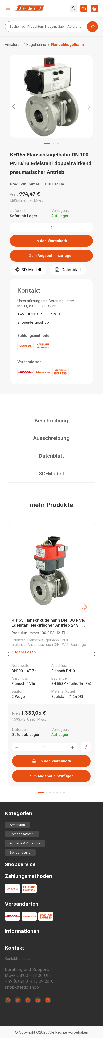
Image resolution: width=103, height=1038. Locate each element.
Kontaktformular (17, 958)
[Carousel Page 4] (53, 792)
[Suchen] (92, 26)
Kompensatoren (22, 834)
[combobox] (51, 26)
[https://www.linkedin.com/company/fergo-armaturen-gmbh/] (48, 1000)
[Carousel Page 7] (64, 792)
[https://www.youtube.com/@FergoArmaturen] (38, 1000)
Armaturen (17, 825)
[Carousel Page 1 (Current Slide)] (41, 792)
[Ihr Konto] (73, 8)
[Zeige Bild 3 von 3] (58, 143)
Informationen (22, 931)
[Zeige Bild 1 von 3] (47, 143)
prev (8, 655)
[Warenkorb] (94, 8)
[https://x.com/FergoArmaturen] (18, 1000)
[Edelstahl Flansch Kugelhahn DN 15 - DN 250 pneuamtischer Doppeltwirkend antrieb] (51, 96)
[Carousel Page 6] (61, 792)
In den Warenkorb (51, 241)
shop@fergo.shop (33, 322)
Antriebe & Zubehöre (25, 843)
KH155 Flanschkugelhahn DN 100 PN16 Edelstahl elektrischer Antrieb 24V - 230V (49, 623)
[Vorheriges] (14, 106)
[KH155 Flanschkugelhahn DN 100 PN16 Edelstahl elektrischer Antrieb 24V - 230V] (51, 570)
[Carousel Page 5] (57, 792)
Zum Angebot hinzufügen (51, 255)
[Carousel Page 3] (50, 792)
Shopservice (20, 864)
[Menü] (8, 8)
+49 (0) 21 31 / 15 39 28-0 (40, 314)
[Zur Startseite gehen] (30, 8)
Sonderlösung (20, 852)
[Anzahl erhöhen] (88, 227)
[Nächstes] (89, 106)
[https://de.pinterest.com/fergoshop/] (28, 1000)
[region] (51, 106)
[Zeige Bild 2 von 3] (53, 143)
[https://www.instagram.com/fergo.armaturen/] (8, 1000)
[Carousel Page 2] (47, 792)
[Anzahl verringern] (15, 227)
